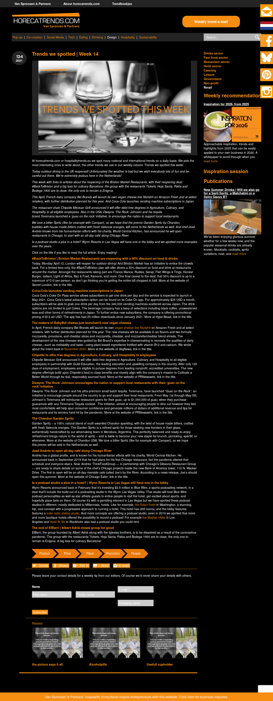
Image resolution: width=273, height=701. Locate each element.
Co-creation (34, 37)
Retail (208, 87)
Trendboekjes (122, 3)
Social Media (55, 37)
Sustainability (148, 37)
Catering (210, 70)
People (136, 553)
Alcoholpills (98, 664)
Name (36, 586)
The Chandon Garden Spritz (53, 418)
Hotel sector (212, 66)
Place (90, 553)
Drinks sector (213, 53)
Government (213, 79)
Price (67, 553)
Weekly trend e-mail (211, 21)
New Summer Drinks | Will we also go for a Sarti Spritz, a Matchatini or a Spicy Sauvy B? (231, 193)
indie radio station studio (62, 513)
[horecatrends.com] (46, 20)
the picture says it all (47, 664)
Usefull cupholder (160, 664)
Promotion (113, 553)
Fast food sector (216, 57)
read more (211, 161)
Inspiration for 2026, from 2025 (226, 104)
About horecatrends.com (81, 3)
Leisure (209, 74)
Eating (83, 37)
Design (112, 37)
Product (44, 553)
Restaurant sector (217, 62)
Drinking (97, 37)
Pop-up (17, 37)
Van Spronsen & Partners (33, 3)
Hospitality (128, 37)
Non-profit (211, 83)
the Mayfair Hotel (154, 517)
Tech (71, 37)
